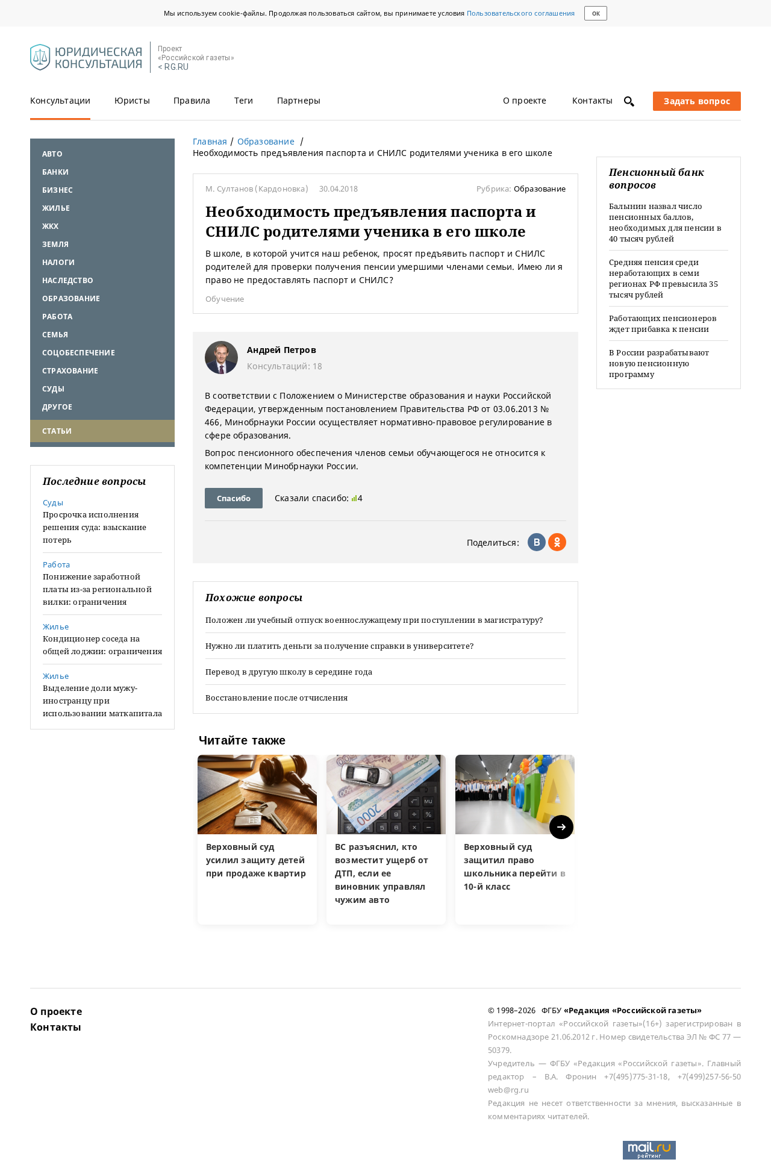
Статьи (57, 431)
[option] (257, 840)
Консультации (60, 100)
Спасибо (234, 498)
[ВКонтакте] (537, 542)
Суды (53, 389)
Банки (55, 172)
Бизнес (57, 190)
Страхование (70, 371)
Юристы (132, 100)
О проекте (525, 100)
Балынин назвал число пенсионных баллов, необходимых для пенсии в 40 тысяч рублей (665, 222)
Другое (57, 407)
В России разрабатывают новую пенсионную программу (659, 363)
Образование (71, 298)
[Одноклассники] (557, 542)
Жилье (56, 208)
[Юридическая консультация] (86, 58)
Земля (55, 244)
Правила (191, 100)
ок (596, 13)
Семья (55, 334)
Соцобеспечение (78, 353)
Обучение (225, 298)
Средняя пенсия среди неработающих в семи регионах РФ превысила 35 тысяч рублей (663, 278)
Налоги (58, 262)
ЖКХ (50, 226)
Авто (52, 154)
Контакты (592, 100)
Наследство (67, 280)
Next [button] (562, 827)
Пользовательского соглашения (521, 12)
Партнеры (299, 100)
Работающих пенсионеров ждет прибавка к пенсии (663, 323)
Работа (57, 316)
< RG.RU (173, 67)
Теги (244, 100)
